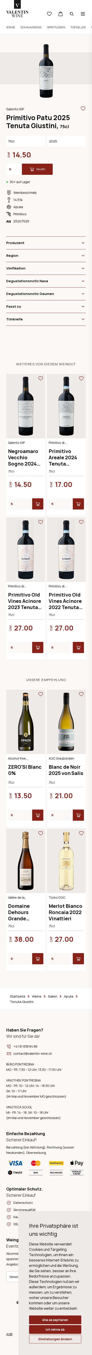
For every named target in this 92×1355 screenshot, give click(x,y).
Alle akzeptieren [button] (55, 1320)
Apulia (18, 207)
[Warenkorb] (60, 13)
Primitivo (20, 214)
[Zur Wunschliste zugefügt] (83, 108)
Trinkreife (14, 319)
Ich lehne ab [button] (55, 1329)
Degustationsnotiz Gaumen (30, 293)
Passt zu (13, 306)
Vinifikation (15, 268)
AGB (9, 1334)
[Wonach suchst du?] (71, 13)
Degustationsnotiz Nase (27, 281)
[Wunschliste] (49, 13)
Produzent (15, 242)
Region (12, 255)
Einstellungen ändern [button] (55, 1339)
